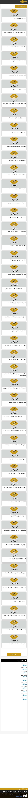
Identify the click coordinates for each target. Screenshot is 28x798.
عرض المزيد (14, 654)
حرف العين (25, 665)
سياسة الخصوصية (19, 796)
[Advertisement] (14, 715)
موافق (25, 796)
